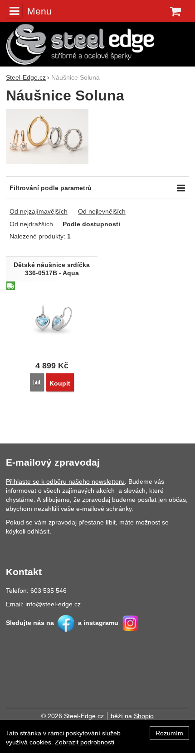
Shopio (144, 716)
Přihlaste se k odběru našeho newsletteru (65, 481)
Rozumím (169, 733)
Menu (39, 11)
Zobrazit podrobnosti (84, 742)
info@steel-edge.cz (53, 604)
